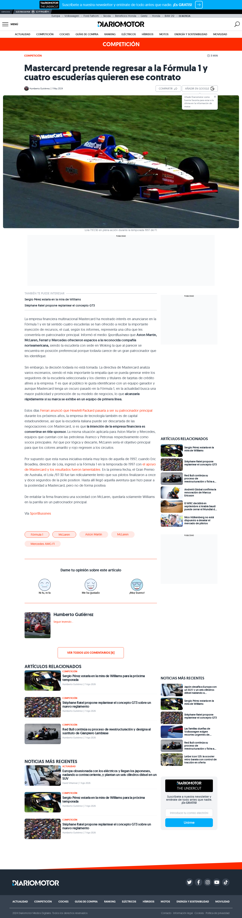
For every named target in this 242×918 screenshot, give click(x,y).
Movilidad (220, 34)
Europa (56, 16)
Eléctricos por (23, 12)
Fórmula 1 (37, 534)
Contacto (166, 913)
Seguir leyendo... (63, 621)
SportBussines (40, 513)
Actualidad (22, 34)
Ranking (110, 34)
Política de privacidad (218, 913)
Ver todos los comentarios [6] (90, 653)
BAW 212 (169, 16)
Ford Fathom (91, 16)
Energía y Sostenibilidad (191, 34)
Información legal (183, 913)
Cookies (199, 913)
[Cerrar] (215, 97)
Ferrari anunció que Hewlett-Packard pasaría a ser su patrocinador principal (95, 410)
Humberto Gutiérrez (39, 88)
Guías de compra (87, 34)
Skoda (107, 16)
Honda (156, 16)
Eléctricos (129, 34)
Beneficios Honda (125, 16)
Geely (144, 16)
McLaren (64, 534)
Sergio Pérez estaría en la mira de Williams (53, 299)
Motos (163, 34)
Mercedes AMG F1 (43, 544)
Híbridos (147, 34)
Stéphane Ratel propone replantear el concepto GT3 (60, 305)
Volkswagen (71, 16)
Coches (65, 34)
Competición (45, 34)
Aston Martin (93, 534)
